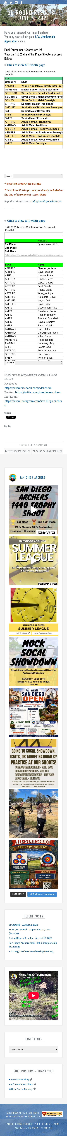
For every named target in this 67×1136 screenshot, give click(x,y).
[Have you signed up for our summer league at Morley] (33, 560)
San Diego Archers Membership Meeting (31, 951)
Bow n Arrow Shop (19, 1079)
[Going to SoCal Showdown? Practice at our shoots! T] (33, 763)
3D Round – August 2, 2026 (23, 924)
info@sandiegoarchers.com (47, 201)
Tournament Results (52, 451)
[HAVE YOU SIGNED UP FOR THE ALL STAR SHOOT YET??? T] (33, 864)
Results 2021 (24, 451)
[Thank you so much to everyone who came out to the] (33, 813)
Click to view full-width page (26, 65)
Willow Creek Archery (21, 1089)
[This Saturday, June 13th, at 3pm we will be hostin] (33, 661)
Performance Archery (21, 1084)
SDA (45, 445)
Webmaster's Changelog (28, 1116)
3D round (37, 451)
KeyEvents (12, 451)
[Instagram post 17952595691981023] (33, 712)
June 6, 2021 (35, 445)
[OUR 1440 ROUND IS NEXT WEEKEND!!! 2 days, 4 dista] (33, 509)
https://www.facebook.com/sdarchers (28, 387)
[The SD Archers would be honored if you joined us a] (33, 611)
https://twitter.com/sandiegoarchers (38, 392)
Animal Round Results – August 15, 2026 (30, 938)
